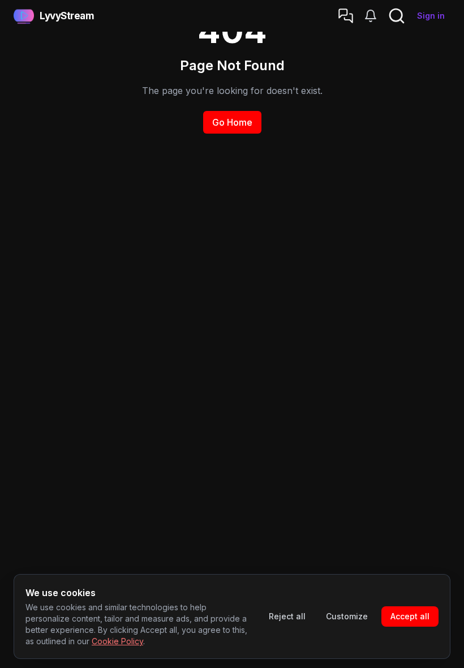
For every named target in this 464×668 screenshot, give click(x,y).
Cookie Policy (117, 641)
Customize (347, 616)
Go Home (232, 122)
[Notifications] (370, 15)
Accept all (409, 616)
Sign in (431, 15)
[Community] (345, 15)
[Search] (396, 15)
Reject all (287, 616)
